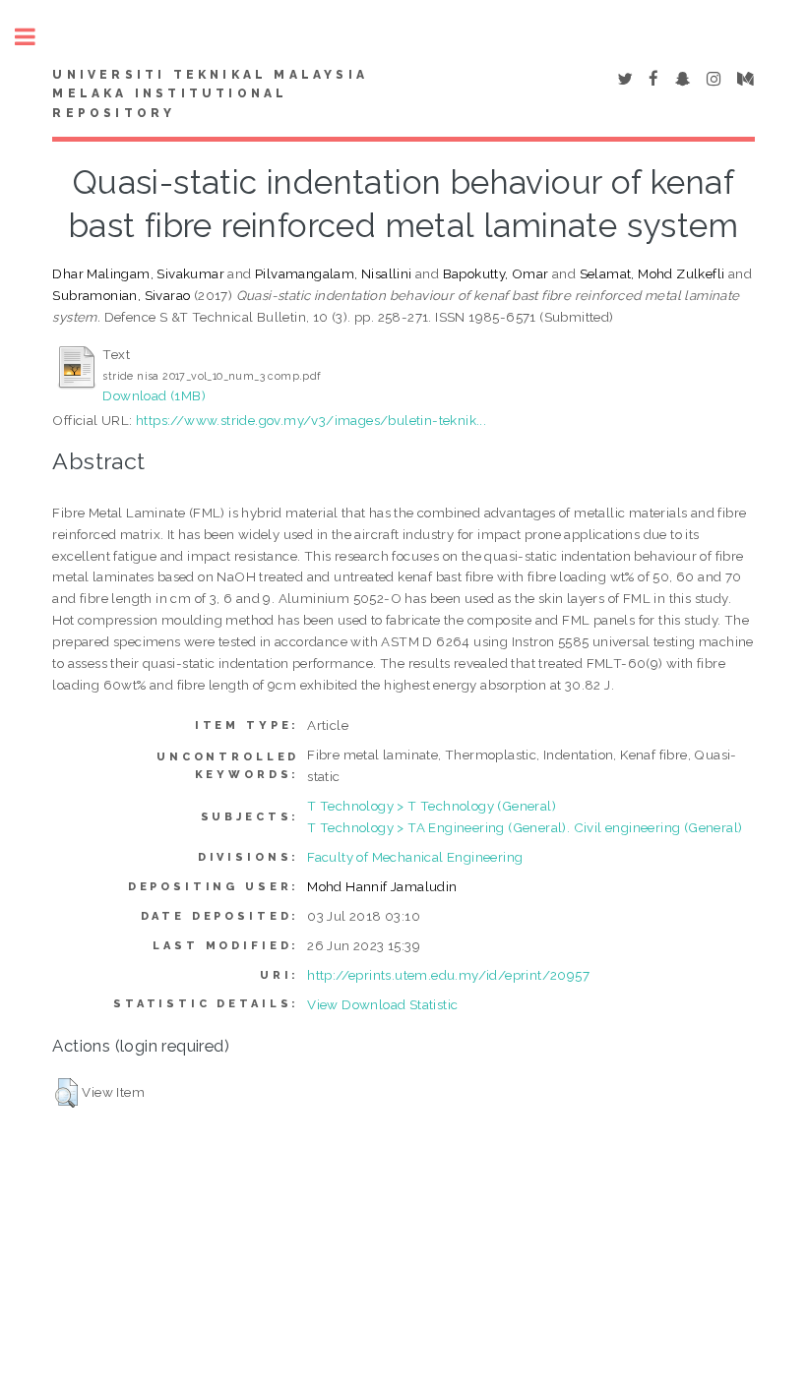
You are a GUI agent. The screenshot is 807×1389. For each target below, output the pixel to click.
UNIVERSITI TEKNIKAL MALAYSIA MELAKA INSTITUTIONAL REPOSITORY (210, 94)
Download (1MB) (154, 395)
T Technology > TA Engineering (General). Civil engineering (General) (524, 827)
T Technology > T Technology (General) (431, 806)
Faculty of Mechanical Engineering (415, 857)
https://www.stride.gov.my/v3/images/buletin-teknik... (311, 420)
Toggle (35, 37)
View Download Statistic (382, 1004)
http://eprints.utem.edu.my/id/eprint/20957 (448, 975)
